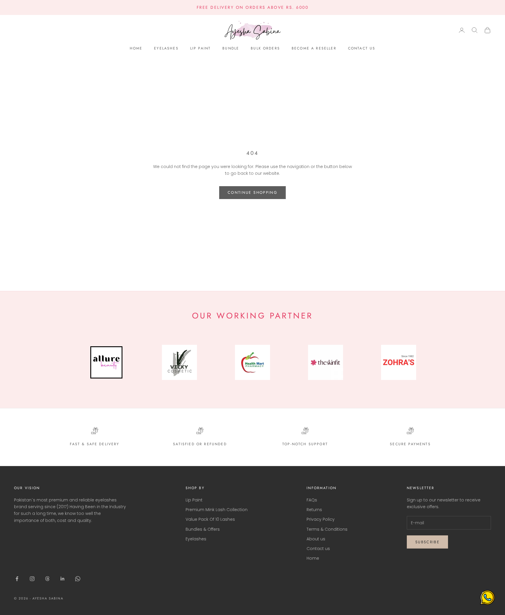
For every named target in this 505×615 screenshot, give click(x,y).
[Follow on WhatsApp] (78, 579)
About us (316, 539)
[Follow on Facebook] (17, 579)
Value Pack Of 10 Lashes (210, 519)
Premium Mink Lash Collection (217, 510)
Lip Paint (200, 48)
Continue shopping (252, 192)
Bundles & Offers (203, 529)
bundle (230, 48)
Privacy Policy (321, 519)
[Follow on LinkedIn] (62, 579)
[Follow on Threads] (47, 579)
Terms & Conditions (327, 529)
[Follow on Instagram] (32, 579)
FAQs (312, 500)
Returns (314, 510)
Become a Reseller (314, 48)
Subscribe (427, 542)
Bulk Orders (265, 48)
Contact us (362, 48)
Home (136, 48)
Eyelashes (166, 48)
